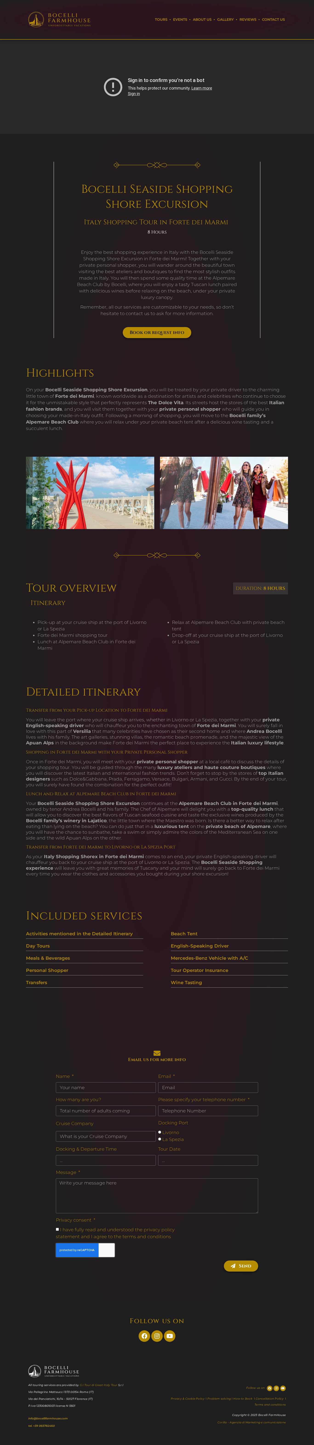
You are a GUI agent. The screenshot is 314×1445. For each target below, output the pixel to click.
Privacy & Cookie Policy (188, 1398)
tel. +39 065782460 (41, 1425)
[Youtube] (169, 1336)
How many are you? (78, 1099)
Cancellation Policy (270, 1398)
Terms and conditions (270, 1404)
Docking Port (173, 1123)
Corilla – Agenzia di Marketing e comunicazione (251, 1422)
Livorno (170, 1132)
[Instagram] (157, 1336)
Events (180, 19)
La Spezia (173, 1139)
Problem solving (219, 1398)
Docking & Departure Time (86, 1149)
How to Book (243, 1398)
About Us (202, 19)
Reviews (248, 19)
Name (63, 1076)
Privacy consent (74, 1220)
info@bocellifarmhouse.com (48, 1418)
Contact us (273, 19)
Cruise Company (75, 1123)
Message (66, 1172)
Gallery (225, 19)
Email (165, 1076)
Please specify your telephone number (202, 1099)
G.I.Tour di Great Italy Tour (98, 1385)
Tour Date (169, 1149)
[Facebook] (144, 1336)
